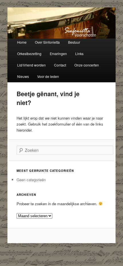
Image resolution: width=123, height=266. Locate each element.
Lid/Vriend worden (31, 65)
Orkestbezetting (29, 53)
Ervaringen (58, 53)
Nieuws (23, 76)
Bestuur (74, 42)
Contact (60, 65)
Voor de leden (48, 76)
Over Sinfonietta (47, 42)
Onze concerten (86, 65)
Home (22, 42)
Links (79, 53)
